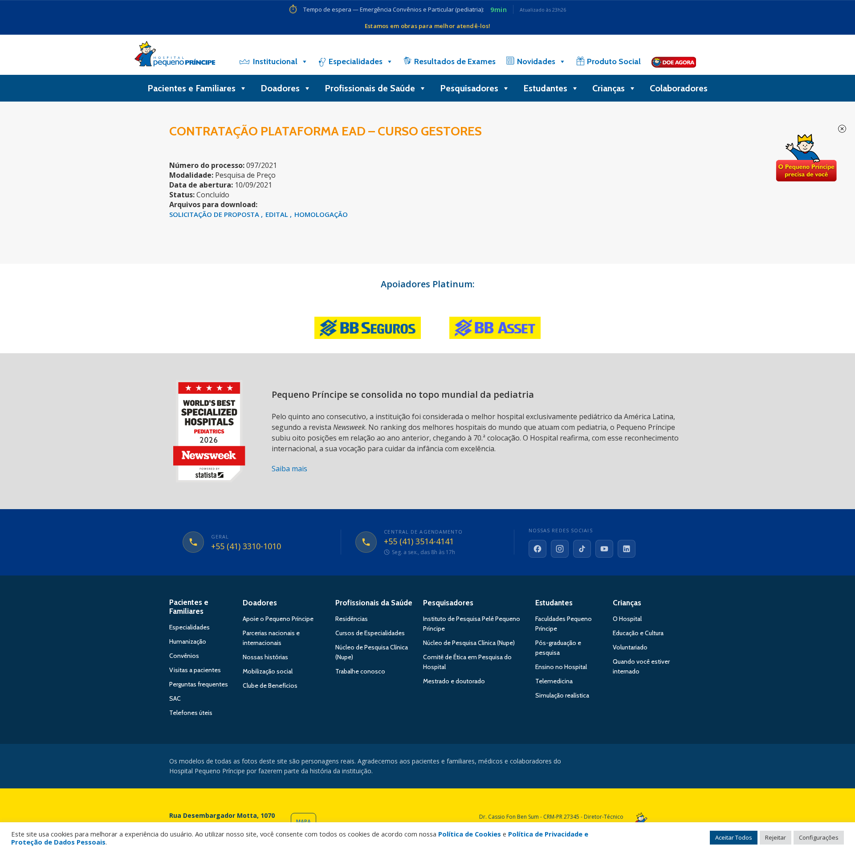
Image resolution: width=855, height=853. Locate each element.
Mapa (303, 821)
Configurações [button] (819, 837)
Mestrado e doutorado (454, 681)
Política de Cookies (469, 833)
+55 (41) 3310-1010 (246, 546)
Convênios (184, 656)
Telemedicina (554, 681)
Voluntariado (630, 647)
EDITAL (277, 214)
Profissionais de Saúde (370, 88)
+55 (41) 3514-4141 (419, 542)
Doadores (280, 88)
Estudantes (545, 88)
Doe (806, 158)
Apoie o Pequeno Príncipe (278, 619)
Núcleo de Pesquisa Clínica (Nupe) (469, 643)
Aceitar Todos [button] (733, 837)
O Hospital (627, 619)
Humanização (187, 641)
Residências (351, 619)
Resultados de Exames (455, 61)
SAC (175, 698)
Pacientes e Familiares (191, 88)
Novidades (536, 61)
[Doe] (673, 61)
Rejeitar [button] (775, 837)
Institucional (275, 61)
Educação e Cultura (638, 633)
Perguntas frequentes (198, 684)
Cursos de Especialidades (370, 633)
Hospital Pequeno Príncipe (174, 55)
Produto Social (614, 61)
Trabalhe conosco (360, 671)
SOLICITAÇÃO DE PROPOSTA (215, 214)
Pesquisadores (469, 88)
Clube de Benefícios (270, 686)
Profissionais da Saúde (373, 602)
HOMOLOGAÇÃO (321, 214)
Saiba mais (289, 468)
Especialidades (356, 61)
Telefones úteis (190, 713)
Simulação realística (562, 695)
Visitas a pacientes (195, 670)
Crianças (608, 88)
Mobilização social (268, 671)
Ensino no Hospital (561, 667)
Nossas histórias (265, 657)
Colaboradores (679, 88)
